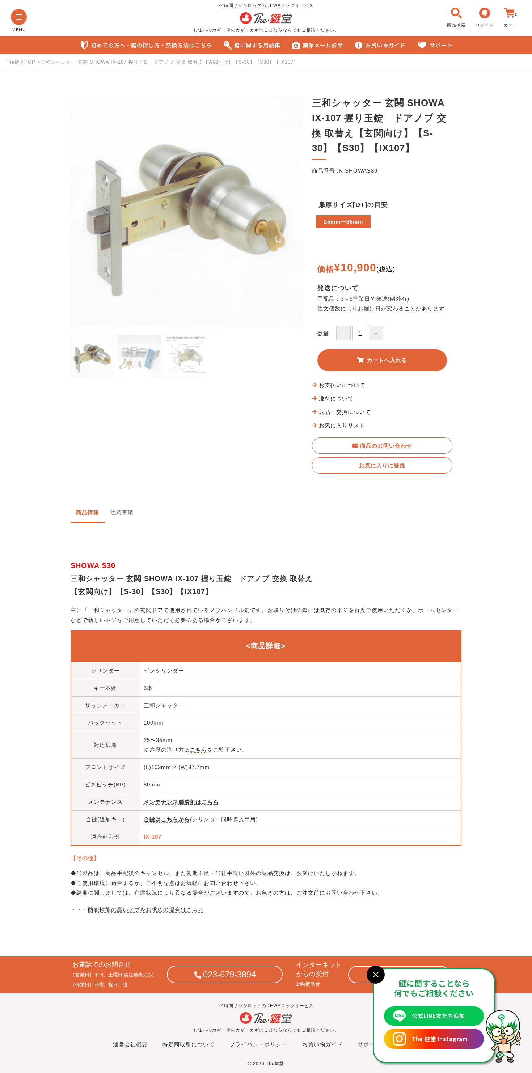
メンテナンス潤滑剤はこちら (181, 802)
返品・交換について (345, 412)
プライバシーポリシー (258, 1044)
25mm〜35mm (343, 222)
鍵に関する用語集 (257, 45)
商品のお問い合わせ (385, 445)
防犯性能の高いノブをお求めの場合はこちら (146, 910)
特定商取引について (188, 1044)
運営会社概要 (130, 1044)
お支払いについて (342, 385)
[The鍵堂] (266, 22)
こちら (198, 750)
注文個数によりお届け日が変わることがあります (381, 308)
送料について (336, 398)
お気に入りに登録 (382, 465)
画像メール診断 (323, 45)
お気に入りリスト (342, 425)
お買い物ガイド (385, 45)
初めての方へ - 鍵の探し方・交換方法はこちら (151, 45)
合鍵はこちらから (167, 819)
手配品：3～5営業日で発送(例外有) (363, 299)
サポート (441, 45)
